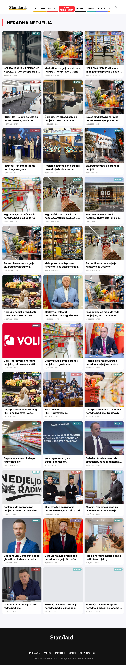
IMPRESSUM (34, 653)
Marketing (60, 653)
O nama (47, 653)
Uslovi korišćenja (87, 653)
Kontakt (72, 653)
